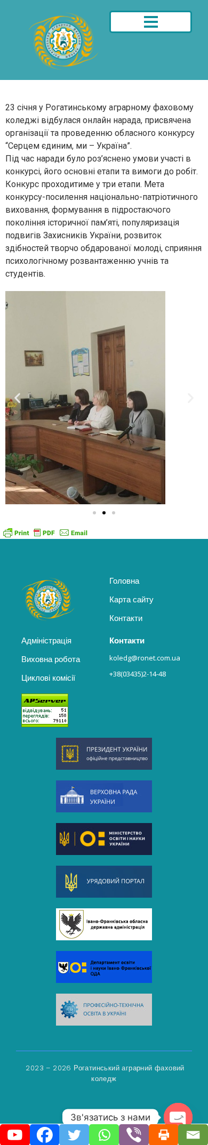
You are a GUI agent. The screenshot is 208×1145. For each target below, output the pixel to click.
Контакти (125, 618)
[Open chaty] (178, 1117)
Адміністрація (46, 640)
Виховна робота (50, 659)
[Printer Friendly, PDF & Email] (45, 532)
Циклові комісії (48, 677)
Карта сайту (131, 599)
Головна (124, 580)
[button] (17, 398)
